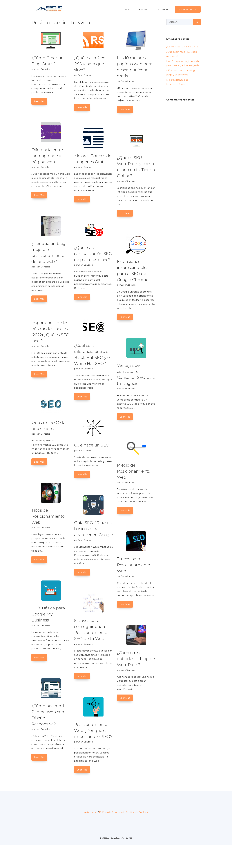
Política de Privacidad (111, 812)
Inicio (127, 9)
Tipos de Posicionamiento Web (48, 516)
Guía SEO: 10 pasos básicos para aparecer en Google (93, 528)
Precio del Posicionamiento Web (133, 471)
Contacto (163, 9)
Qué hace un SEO (91, 445)
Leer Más (39, 101)
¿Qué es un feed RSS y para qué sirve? (90, 63)
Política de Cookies (137, 812)
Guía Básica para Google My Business (48, 614)
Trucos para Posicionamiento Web (133, 564)
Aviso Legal (90, 812)
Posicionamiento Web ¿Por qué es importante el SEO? (93, 730)
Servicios (142, 9)
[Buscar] (197, 22)
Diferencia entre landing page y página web (47, 155)
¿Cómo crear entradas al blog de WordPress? (136, 658)
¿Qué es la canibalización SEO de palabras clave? (93, 253)
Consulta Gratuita (188, 9)
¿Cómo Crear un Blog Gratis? (183, 46)
